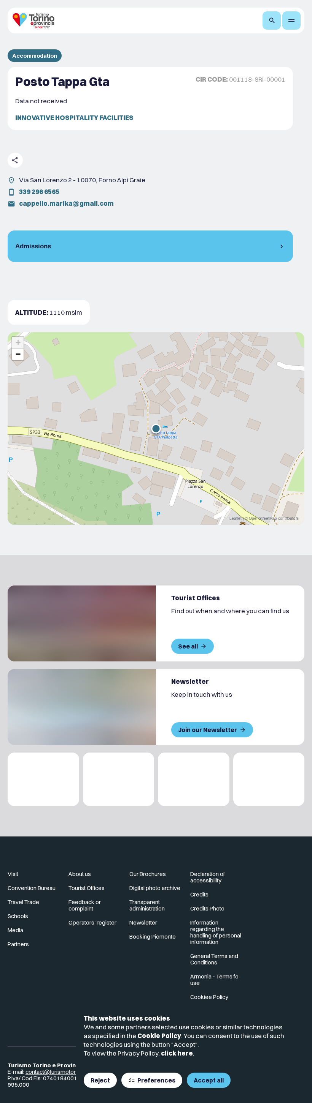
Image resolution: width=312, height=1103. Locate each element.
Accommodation (34, 55)
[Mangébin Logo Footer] (118, 779)
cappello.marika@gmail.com (66, 203)
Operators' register (92, 922)
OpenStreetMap (263, 518)
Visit (13, 873)
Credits (199, 894)
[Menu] (291, 20)
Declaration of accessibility (207, 877)
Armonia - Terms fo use (214, 979)
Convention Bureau (32, 888)
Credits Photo (207, 908)
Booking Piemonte (152, 936)
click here (177, 1053)
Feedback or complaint (84, 905)
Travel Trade (23, 902)
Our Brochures (147, 873)
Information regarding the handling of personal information (215, 932)
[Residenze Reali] (193, 779)
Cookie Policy (159, 1036)
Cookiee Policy (209, 996)
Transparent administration (147, 905)
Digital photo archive (154, 888)
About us (79, 873)
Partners (18, 944)
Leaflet (235, 518)
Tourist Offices (86, 888)
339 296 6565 (39, 192)
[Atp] (43, 779)
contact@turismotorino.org (59, 1071)
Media (15, 930)
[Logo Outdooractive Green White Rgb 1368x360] (269, 779)
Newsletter (143, 922)
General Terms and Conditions (214, 959)
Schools (18, 916)
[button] (156, 428)
